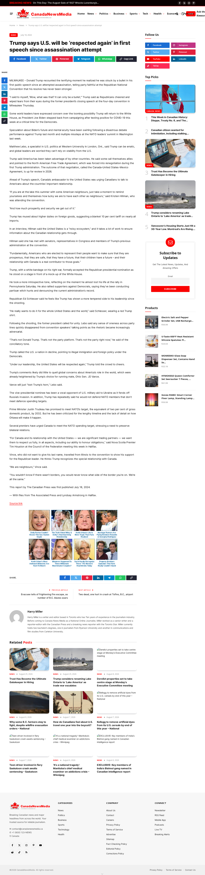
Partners (188, 13)
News (90, 13)
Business (118, 13)
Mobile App (160, 820)
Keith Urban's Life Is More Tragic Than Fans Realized (84, 535)
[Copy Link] (5, 121)
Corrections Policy (115, 853)
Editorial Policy (113, 848)
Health (158, 13)
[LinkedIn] (5, 94)
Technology (63, 829)
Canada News (153, 111)
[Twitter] (5, 87)
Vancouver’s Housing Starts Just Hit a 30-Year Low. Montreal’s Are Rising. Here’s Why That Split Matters (173, 227)
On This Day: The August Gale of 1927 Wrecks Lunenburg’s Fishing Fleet (67, 2)
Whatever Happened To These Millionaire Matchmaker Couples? (62, 564)
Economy (172, 13)
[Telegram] (5, 107)
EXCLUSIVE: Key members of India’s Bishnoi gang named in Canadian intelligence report (114, 768)
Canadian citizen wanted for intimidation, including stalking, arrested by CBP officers (169, 132)
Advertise (111, 834)
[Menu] (11, 13)
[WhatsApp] (5, 114)
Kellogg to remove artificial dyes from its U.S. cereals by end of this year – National (116, 725)
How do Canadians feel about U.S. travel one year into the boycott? (73, 723)
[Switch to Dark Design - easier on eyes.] (182, 13)
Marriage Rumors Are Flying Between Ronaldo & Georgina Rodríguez (107, 535)
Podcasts (159, 824)
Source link (16, 503)
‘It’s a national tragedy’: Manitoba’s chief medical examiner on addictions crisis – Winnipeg (71, 769)
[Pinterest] (5, 101)
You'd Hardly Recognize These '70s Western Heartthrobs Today (84, 564)
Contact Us (190, 870)
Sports (133, 13)
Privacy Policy (113, 824)
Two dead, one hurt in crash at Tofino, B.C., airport (105, 594)
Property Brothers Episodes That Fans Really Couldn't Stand (107, 564)
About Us (110, 810)
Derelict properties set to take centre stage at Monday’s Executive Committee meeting (115, 682)
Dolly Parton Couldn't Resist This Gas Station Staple (39, 535)
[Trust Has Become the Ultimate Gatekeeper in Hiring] (29, 659)
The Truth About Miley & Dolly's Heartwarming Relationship (62, 535)
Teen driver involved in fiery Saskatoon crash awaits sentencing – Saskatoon (25, 768)
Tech (145, 13)
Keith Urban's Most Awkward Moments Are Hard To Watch (39, 564)
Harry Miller (35, 611)
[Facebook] (5, 80)
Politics (103, 13)
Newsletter (160, 810)
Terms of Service (114, 829)
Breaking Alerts (162, 834)
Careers (110, 820)
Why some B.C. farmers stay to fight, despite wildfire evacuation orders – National (28, 725)
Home (81, 13)
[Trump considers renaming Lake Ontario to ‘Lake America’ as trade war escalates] (73, 659)
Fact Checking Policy (116, 844)
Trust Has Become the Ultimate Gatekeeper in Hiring (27, 680)
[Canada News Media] (44, 13)
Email (170, 276)
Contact (110, 815)
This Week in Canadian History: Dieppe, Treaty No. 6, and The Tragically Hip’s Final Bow (169, 118)
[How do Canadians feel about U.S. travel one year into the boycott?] (73, 702)
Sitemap (110, 839)
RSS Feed (159, 815)
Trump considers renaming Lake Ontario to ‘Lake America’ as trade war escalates (72, 682)
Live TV (158, 829)
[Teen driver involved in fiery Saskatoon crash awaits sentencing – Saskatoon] (29, 745)
